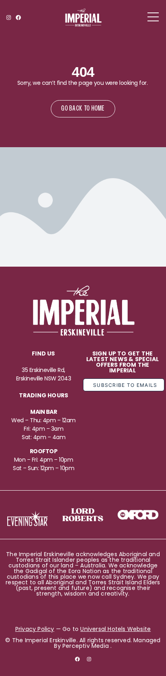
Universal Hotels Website (115, 629)
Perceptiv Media (85, 646)
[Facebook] (18, 17)
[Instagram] (8, 17)
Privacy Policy (34, 629)
